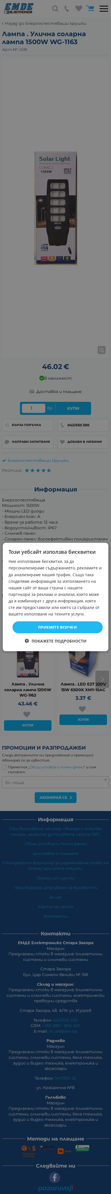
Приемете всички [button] (57, 627)
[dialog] (55, 597)
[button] (56, 640)
